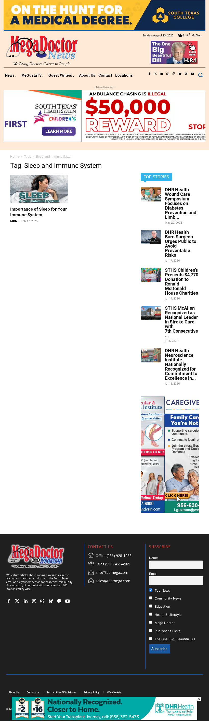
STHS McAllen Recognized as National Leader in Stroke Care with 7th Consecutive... (181, 321)
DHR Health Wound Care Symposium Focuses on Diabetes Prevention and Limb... (180, 203)
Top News (162, 590)
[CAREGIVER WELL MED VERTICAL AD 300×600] (170, 455)
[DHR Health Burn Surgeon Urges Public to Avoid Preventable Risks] (151, 237)
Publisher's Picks (167, 631)
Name (153, 558)
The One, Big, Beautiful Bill (174, 639)
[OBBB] (174, 52)
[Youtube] (192, 74)
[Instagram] (168, 74)
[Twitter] (155, 74)
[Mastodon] (186, 74)
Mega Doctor (164, 623)
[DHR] (104, 718)
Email (153, 574)
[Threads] (174, 74)
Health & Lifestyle (167, 615)
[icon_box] (110, 556)
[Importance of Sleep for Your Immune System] (39, 189)
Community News (167, 598)
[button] (200, 75)
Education (162, 606)
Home (14, 156)
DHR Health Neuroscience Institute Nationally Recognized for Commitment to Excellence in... (181, 364)
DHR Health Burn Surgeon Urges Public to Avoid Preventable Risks (180, 243)
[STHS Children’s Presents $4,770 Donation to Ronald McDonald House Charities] (151, 275)
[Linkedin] (162, 74)
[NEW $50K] (104, 116)
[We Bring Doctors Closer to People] (43, 556)
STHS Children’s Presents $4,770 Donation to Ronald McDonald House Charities (181, 281)
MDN (13, 221)
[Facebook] (149, 74)
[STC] (104, 15)
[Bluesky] (180, 74)
